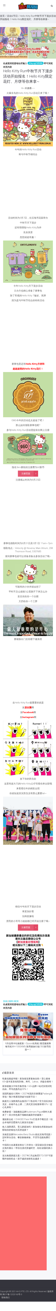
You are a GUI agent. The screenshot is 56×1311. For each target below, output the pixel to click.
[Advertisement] (28, 187)
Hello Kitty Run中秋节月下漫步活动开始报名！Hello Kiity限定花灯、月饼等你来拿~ (28, 76)
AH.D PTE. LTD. (22, 1291)
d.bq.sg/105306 (35, 63)
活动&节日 (12, 16)
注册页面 (25, 473)
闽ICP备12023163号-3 (12, 1294)
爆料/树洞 (14, 1001)
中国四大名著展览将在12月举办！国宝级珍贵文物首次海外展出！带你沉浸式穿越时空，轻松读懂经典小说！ (27, 1148)
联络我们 (6, 1297)
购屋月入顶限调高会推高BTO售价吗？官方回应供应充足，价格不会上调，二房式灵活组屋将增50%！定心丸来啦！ (27, 1104)
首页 (2, 16)
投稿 (5, 1001)
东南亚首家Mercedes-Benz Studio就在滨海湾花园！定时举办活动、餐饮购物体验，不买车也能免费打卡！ (27, 1137)
